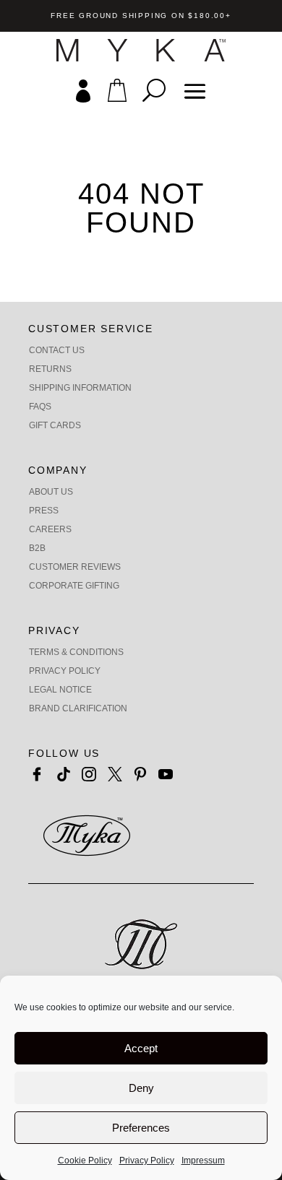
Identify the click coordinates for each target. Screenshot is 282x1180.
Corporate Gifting (74, 586)
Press (44, 511)
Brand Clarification (78, 708)
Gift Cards (55, 425)
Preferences (141, 1128)
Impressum (203, 1160)
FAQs (40, 407)
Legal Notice (60, 690)
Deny (141, 1088)
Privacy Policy (146, 1160)
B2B (37, 548)
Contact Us (57, 350)
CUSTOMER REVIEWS (75, 567)
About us (51, 492)
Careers (50, 529)
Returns (50, 369)
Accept (141, 1048)
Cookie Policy (85, 1160)
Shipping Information (80, 388)
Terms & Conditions (76, 652)
